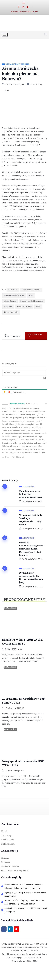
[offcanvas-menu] (24, 3)
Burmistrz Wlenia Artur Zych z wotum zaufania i (22, 641)
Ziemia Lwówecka (11, 312)
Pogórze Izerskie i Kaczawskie (31, 301)
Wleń (38, 307)
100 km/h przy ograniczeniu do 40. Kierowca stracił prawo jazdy (31, 577)
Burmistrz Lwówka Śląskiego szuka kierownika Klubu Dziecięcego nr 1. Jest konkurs (31, 548)
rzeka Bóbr (8, 307)
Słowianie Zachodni (24, 307)
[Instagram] (24, 7)
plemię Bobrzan (10, 301)
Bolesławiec (12, 290)
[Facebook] (20, 7)
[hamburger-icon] (5, 35)
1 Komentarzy (36, 84)
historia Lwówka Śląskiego (14, 295)
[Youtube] (29, 7)
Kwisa (31, 295)
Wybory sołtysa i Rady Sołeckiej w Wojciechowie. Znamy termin (30, 520)
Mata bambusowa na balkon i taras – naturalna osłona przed (30, 494)
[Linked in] (10, 929)
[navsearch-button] (44, 35)
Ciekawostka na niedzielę (31, 290)
